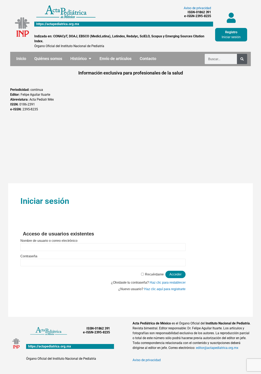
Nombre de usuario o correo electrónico (48, 240)
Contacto (148, 58)
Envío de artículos (116, 58)
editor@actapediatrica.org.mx (217, 348)
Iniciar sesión (231, 37)
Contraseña (28, 256)
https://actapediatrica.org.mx (57, 24)
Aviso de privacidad (197, 8)
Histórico (78, 58)
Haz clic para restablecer (168, 282)
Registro (231, 32)
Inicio (21, 58)
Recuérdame (154, 274)
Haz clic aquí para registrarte (165, 289)
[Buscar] (242, 59)
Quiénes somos (48, 58)
